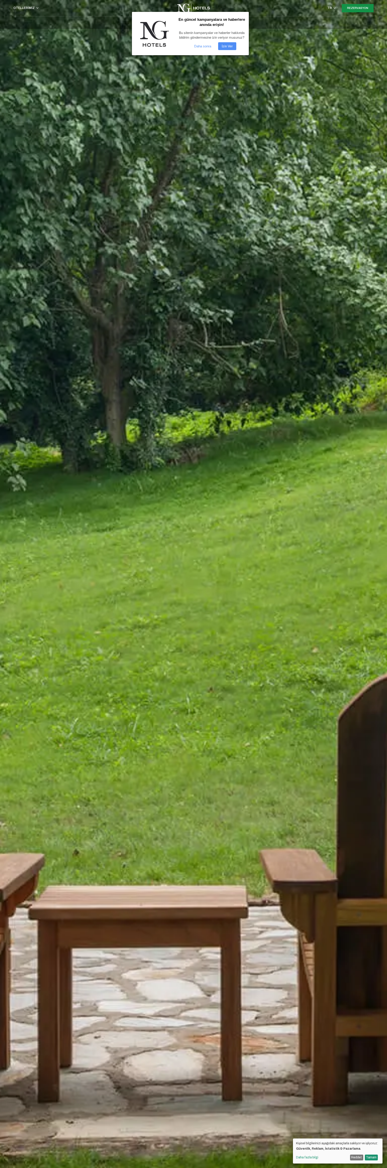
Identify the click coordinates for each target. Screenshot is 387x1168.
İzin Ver (227, 46)
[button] (26, 8)
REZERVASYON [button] (357, 8)
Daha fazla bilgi (307, 1157)
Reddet (356, 1157)
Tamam (371, 1157)
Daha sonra (202, 46)
